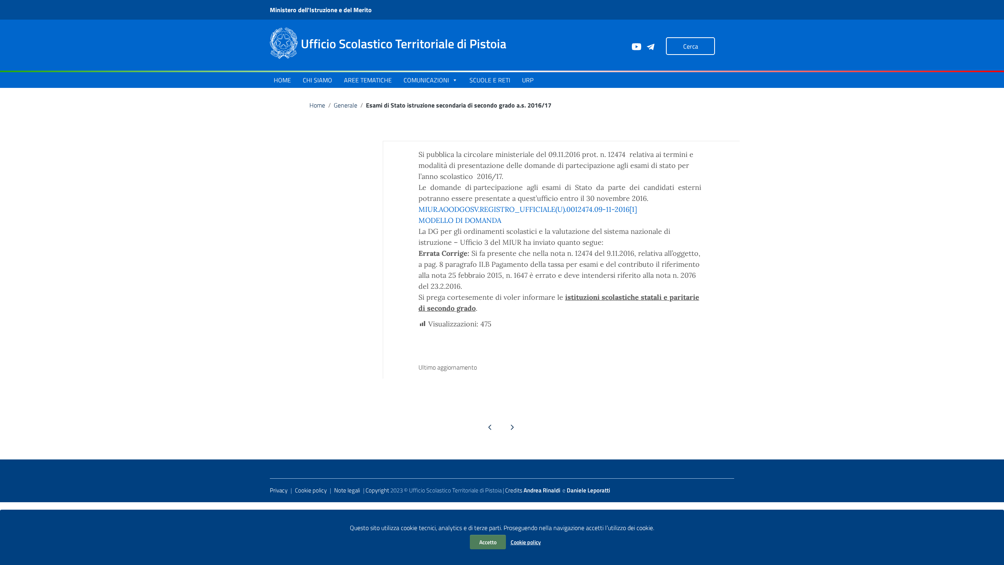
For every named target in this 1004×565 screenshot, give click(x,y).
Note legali (347, 490)
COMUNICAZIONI (426, 80)
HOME (282, 80)
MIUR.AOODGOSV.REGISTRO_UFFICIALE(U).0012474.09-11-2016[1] (527, 209)
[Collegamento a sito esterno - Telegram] (650, 46)
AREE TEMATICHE (368, 80)
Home (317, 105)
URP (527, 80)
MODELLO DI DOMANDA (459, 220)
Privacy (278, 490)
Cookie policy (526, 542)
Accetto (488, 542)
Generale (345, 105)
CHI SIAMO (317, 80)
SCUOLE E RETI (489, 80)
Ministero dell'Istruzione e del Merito (321, 10)
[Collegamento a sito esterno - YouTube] (636, 46)
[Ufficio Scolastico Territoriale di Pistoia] (284, 42)
